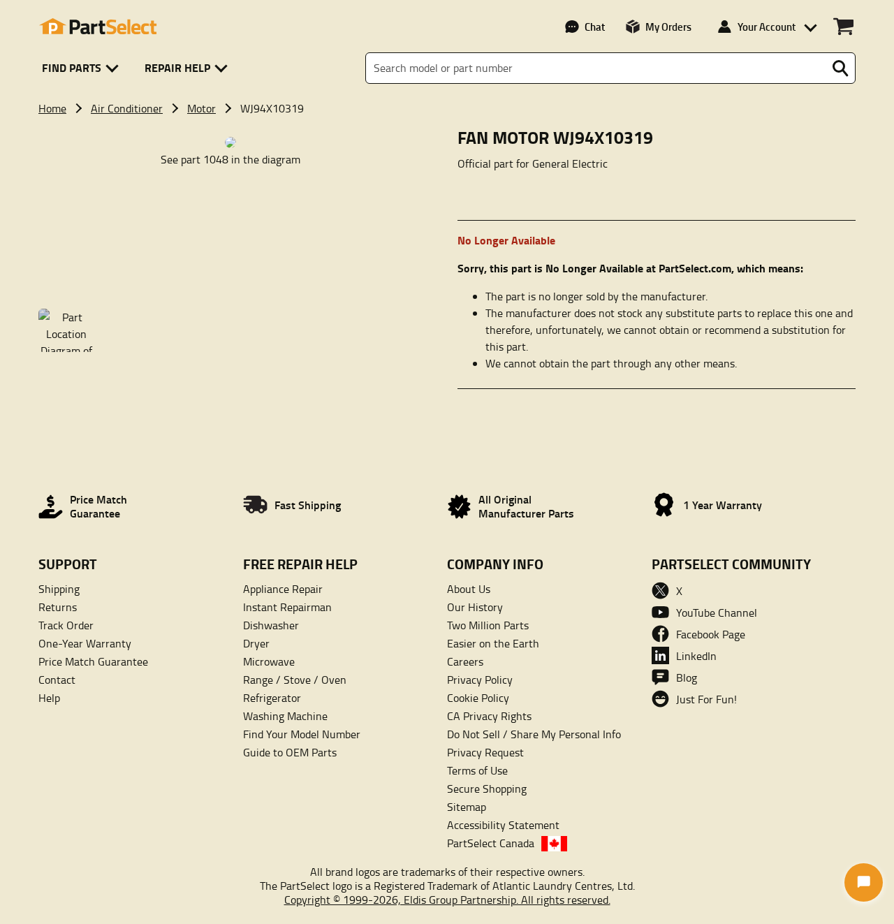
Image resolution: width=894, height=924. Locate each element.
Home (52, 108)
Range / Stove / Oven (294, 679)
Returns (57, 607)
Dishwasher (271, 625)
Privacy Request (485, 752)
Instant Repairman (287, 607)
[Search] (840, 68)
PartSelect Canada (490, 843)
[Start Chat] (863, 882)
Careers (465, 661)
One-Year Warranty (84, 643)
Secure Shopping (487, 788)
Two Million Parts (488, 625)
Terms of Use (477, 770)
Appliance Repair (283, 588)
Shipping (59, 588)
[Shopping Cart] (843, 26)
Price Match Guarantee (93, 661)
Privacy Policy (480, 679)
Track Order (66, 625)
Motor (201, 108)
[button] (82, 68)
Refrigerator (272, 697)
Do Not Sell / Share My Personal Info (534, 734)
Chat (595, 26)
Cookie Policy (478, 697)
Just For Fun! (706, 699)
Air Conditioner (127, 108)
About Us (468, 588)
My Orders (668, 26)
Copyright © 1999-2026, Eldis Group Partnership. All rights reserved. (447, 899)
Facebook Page (710, 634)
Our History (475, 607)
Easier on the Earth (493, 643)
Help (49, 697)
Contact (56, 679)
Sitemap (466, 806)
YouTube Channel (716, 612)
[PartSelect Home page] (97, 26)
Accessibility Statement (503, 825)
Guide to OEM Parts (290, 752)
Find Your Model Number (301, 734)
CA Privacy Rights (489, 716)
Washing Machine (285, 716)
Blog (686, 677)
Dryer (256, 643)
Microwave (269, 661)
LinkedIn (696, 655)
